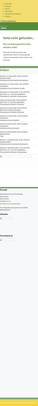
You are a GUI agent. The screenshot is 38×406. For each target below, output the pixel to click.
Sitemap (8, 16)
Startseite (8, 3)
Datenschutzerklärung (13, 14)
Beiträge (8, 6)
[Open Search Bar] (1, 24)
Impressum (9, 11)
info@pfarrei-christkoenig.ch (10, 203)
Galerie (7, 9)
